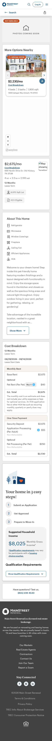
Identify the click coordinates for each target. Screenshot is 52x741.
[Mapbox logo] (11, 150)
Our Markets (26, 645)
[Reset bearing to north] (8, 145)
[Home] (10, 4)
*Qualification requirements (22, 550)
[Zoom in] (8, 137)
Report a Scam (26, 667)
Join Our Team (26, 663)
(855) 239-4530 (26, 592)
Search (12, 12)
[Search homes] (29, 4)
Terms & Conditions (25, 698)
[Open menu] (47, 4)
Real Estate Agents (26, 649)
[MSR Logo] (26, 611)
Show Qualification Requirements (23, 574)
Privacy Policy (25, 704)
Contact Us (26, 658)
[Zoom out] (8, 141)
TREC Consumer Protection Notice (26, 715)
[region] (26, 125)
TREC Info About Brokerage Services (25, 709)
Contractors (26, 654)
